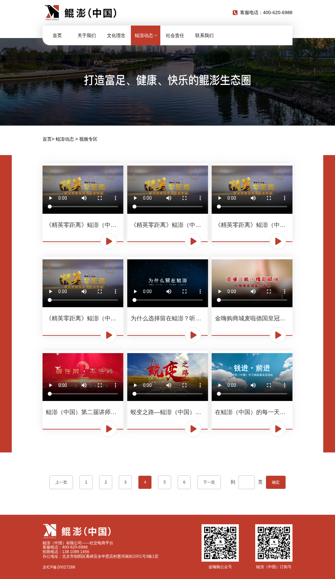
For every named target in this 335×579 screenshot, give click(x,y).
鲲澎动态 (65, 139)
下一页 (209, 482)
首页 (57, 35)
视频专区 (88, 139)
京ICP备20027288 (59, 567)
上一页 (61, 482)
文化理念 (116, 35)
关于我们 (87, 35)
